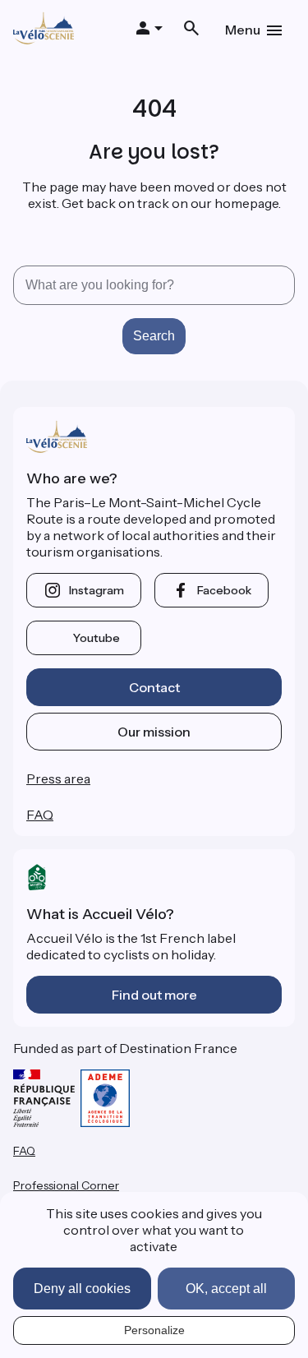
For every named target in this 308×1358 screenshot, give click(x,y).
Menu (242, 29)
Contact (154, 687)
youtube (96, 637)
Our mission (154, 731)
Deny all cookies (82, 1289)
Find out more (154, 994)
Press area (58, 778)
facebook (224, 590)
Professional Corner (66, 1185)
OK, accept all (226, 1289)
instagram (96, 590)
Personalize (154, 1330)
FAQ (39, 814)
